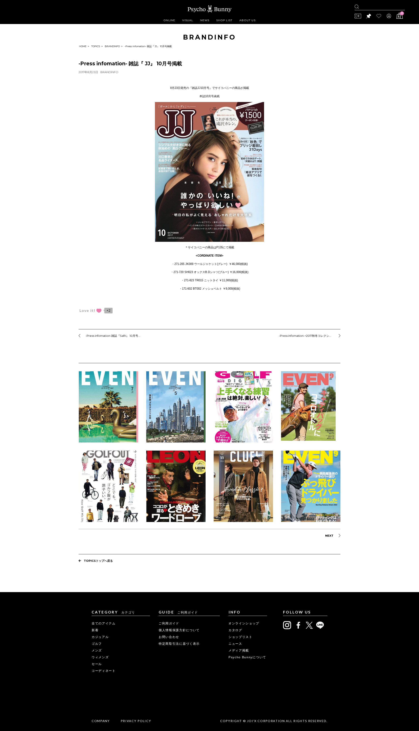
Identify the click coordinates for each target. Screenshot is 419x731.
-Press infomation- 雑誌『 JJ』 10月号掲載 (130, 63)
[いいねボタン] (91, 310)
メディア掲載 (238, 650)
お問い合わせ (169, 637)
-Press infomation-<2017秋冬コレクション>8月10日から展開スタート (309, 335)
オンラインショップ (243, 623)
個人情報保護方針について (179, 630)
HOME (82, 46)
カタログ (235, 630)
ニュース (235, 643)
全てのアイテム (104, 623)
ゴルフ (97, 643)
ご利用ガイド (169, 623)
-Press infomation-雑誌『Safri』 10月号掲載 (114, 335)
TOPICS (95, 46)
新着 (95, 630)
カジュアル (100, 637)
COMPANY (101, 721)
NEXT (329, 535)
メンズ (97, 650)
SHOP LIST (224, 20)
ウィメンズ (100, 657)
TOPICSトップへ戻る (98, 560)
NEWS (205, 20)
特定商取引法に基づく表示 (179, 643)
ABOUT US (247, 20)
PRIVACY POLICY (136, 721)
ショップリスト (240, 637)
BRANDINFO (112, 46)
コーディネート (104, 670)
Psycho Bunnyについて (247, 657)
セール (97, 664)
